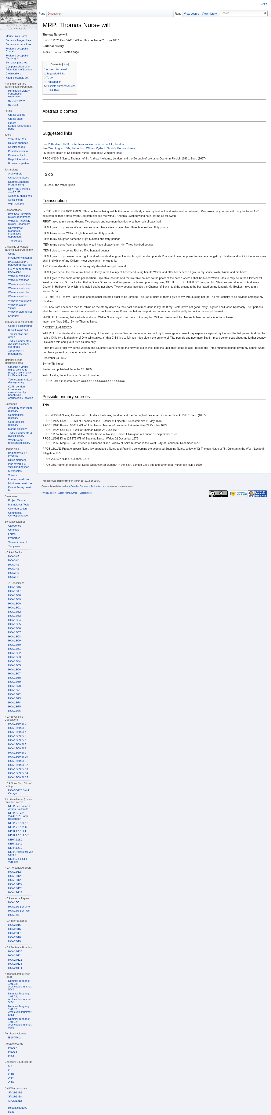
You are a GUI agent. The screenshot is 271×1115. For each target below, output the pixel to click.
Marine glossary (17, 428)
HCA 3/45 (13, 564)
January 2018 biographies (16, 353)
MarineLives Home (17, 36)
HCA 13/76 (14, 710)
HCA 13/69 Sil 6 (17, 740)
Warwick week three (19, 284)
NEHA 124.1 (15, 843)
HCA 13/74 (14, 702)
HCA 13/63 (14, 657)
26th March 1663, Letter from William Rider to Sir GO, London (86, 144)
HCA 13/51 (14, 607)
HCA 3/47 (13, 572)
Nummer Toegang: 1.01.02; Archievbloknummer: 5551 (20, 1010)
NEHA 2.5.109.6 (17, 827)
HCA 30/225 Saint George (18, 792)
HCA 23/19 (14, 941)
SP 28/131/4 (15, 1096)
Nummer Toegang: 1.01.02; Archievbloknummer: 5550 (20, 998)
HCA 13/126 (15, 880)
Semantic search (18, 542)
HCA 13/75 (14, 706)
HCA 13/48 (14, 595)
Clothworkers (13, 73)
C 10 (11, 1074)
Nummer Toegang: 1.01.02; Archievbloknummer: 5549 (20, 985)
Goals (11, 253)
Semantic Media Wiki (20, 195)
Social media (15, 199)
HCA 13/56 (14, 628)
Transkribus (15, 240)
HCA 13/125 (15, 876)
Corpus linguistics (18, 177)
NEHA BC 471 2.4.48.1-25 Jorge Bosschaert (18, 816)
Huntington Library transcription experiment (19, 93)
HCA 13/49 (14, 599)
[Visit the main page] (18, 15)
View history (209, 13)
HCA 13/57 (14, 632)
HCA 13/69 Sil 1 (17, 727)
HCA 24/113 (15, 963)
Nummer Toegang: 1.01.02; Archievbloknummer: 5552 (20, 1023)
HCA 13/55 (14, 624)
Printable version (18, 151)
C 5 (10, 1065)
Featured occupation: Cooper (18, 50)
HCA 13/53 (14, 615)
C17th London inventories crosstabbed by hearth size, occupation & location (20, 392)
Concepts (13, 529)
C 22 (11, 1078)
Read (178, 13)
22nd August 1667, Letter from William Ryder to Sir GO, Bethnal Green (91, 148)
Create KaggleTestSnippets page (19, 126)
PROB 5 (13, 1051)
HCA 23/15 (14, 924)
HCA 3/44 (13, 560)
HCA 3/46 (13, 568)
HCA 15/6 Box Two (19, 910)
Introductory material (20, 257)
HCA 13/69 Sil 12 (18, 764)
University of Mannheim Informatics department (15, 232)
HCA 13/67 (14, 673)
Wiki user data (16, 204)
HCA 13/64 (14, 661)
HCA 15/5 (13, 902)
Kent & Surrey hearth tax (20, 489)
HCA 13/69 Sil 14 (18, 773)
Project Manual (17, 500)
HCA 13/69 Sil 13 (18, 769)
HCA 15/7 (13, 914)
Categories (14, 525)
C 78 (11, 1082)
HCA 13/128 (15, 888)
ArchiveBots (15, 173)
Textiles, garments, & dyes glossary (20, 381)
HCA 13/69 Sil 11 (18, 760)
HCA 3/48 (13, 576)
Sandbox (13, 315)
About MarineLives (67, 493)
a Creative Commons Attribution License (89, 486)
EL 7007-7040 (16, 100)
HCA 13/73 (14, 698)
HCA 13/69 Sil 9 (17, 752)
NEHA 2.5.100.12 (18, 823)
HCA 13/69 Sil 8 (17, 748)
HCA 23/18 (14, 937)
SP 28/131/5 (15, 1100)
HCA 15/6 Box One (19, 906)
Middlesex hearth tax (20, 483)
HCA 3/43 (13, 556)
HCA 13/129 (15, 892)
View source (191, 13)
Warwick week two (18, 280)
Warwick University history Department (19, 222)
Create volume (16, 114)
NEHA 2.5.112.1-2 (18, 835)
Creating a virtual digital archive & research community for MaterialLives (20, 371)
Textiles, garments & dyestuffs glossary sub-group (19, 344)
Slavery (12, 475)
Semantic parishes (16, 62)
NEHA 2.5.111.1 (17, 831)
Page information (18, 159)
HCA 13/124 (15, 871)
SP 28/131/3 (15, 1092)
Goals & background (20, 325)
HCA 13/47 (14, 591)
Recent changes (17, 1107)
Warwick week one (19, 276)
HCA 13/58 (14, 636)
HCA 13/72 (14, 694)
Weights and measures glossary (19, 442)
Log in (264, 3)
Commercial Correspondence (18, 514)
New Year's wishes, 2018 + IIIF (19, 190)
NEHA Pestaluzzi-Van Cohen (20, 853)
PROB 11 (13, 1056)
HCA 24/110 (15, 951)
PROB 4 (13, 1047)
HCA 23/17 (14, 933)
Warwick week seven (20, 300)
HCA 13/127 (15, 884)
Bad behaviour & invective (18, 454)
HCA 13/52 (14, 611)
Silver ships (15, 471)
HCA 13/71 (14, 690)
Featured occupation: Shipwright (18, 57)
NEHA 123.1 (15, 839)
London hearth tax (18, 479)
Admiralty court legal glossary (20, 409)
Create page (15, 118)
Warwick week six (18, 296)
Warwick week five (18, 292)
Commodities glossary (16, 416)
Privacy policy (48, 493)
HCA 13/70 (14, 686)
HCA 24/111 (15, 955)
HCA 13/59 (14, 640)
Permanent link (17, 155)
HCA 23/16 (14, 929)
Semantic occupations (18, 44)
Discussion (54, 13)
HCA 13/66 (14, 669)
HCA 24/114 (15, 968)
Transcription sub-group (18, 336)
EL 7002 (13, 104)
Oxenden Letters (17, 508)
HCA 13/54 (14, 620)
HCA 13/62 (14, 653)
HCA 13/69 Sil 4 (17, 732)
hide (65, 64)
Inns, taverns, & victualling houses (18, 465)
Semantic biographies (18, 40)
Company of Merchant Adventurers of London (19, 68)
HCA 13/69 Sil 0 (17, 723)
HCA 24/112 (15, 959)
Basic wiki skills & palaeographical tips (20, 263)
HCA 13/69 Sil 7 (17, 744)
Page (42, 13)
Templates (14, 546)
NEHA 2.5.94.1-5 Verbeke (18, 860)
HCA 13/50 (14, 603)
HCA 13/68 (14, 677)
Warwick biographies (20, 311)
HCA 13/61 (14, 648)
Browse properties (18, 163)
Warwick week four (19, 288)
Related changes (18, 142)
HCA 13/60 (14, 644)
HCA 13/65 (14, 665)
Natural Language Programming (18, 183)
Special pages (16, 147)
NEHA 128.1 (15, 847)
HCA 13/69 (14, 681)
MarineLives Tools (18, 504)
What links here (17, 138)
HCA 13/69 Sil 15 (18, 777)
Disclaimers (86, 493)
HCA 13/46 (14, 587)
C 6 (10, 1070)
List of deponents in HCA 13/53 (19, 270)
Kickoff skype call (18, 330)
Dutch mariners (17, 460)
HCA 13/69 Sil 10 (18, 756)
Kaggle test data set (17, 77)
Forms (11, 534)
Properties (14, 538)
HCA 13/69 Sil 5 (17, 736)
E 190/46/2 (14, 1037)
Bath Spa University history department (19, 215)
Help (11, 1112)
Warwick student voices (17, 306)
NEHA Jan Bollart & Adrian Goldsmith (19, 808)
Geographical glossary (16, 423)
